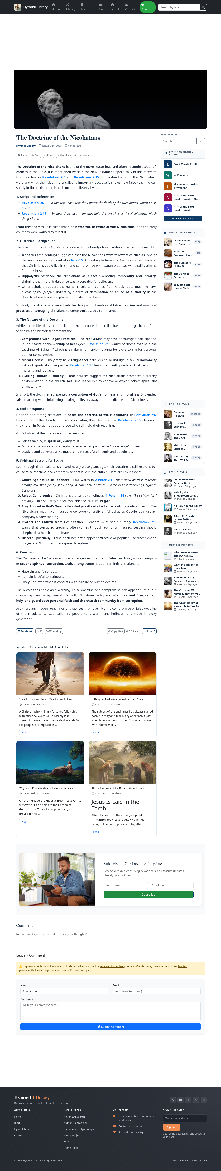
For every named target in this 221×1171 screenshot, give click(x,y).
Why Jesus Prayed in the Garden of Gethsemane (46, 788)
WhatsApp (55, 631)
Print (50, 155)
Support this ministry (130, 1132)
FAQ (66, 1141)
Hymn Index (71, 1147)
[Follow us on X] (173, 1100)
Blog (102, 9)
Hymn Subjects (73, 1135)
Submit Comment (112, 1027)
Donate (146, 9)
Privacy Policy (180, 1160)
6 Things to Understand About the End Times (117, 699)
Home (56, 9)
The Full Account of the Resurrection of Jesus (118, 788)
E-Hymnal (86, 7)
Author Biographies (75, 1122)
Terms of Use (199, 1160)
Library (70, 9)
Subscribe (148, 894)
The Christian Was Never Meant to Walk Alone (46, 699)
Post (36, 155)
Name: (24, 985)
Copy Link (65, 155)
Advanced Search (74, 1116)
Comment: (27, 999)
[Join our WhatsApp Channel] (196, 1100)
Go (201, 141)
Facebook (26, 631)
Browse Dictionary (182, 218)
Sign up (171, 1127)
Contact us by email (130, 1126)
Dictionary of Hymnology (79, 1129)
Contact (130, 9)
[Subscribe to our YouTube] (180, 1100)
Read (24, 732)
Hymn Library (22, 1129)
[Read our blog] (204, 1100)
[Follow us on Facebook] (188, 1100)
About (115, 9)
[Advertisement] (110, 40)
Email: (116, 985)
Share (23, 155)
